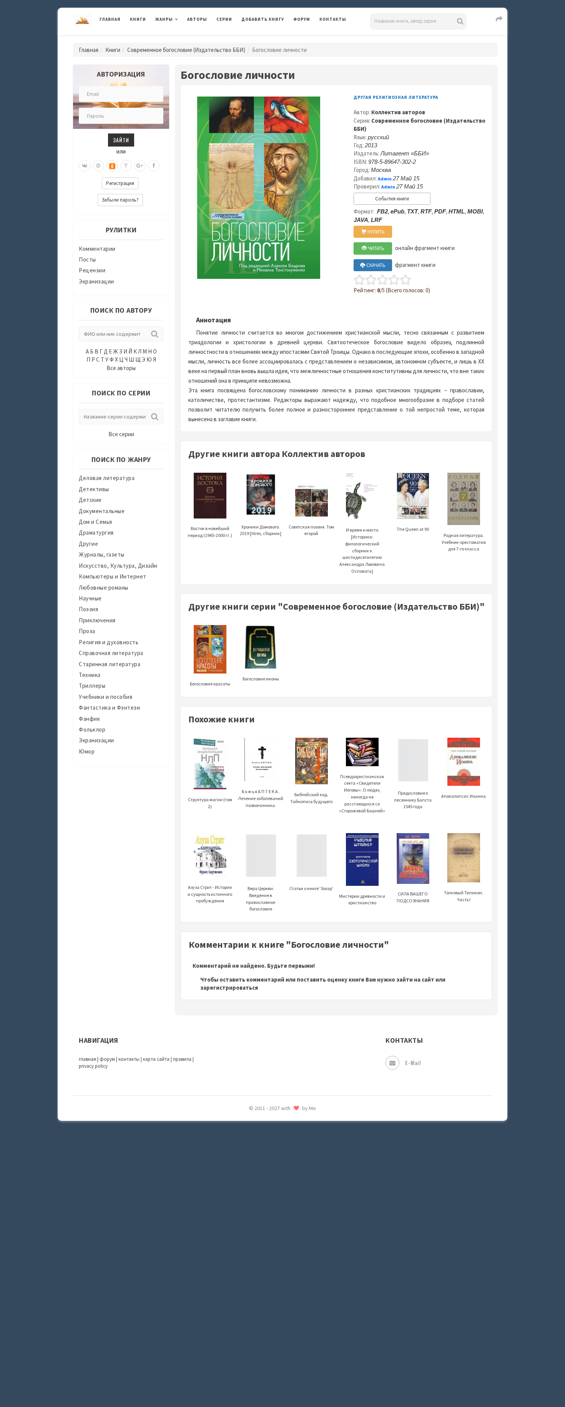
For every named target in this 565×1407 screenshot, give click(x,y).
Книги (138, 19)
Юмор (87, 751)
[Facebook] (154, 166)
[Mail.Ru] (98, 166)
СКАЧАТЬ (375, 265)
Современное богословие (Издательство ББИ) (186, 49)
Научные (90, 598)
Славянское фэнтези (269, 1122)
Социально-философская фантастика (293, 1174)
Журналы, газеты (102, 554)
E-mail (413, 1063)
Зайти (121, 140)
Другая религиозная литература (396, 97)
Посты (87, 259)
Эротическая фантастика (276, 1346)
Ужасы (250, 1243)
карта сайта (156, 1059)
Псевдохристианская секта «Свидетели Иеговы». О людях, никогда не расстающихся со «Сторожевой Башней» (362, 794)
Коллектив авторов (398, 112)
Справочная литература (111, 653)
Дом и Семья (95, 521)
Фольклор (92, 729)
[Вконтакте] (84, 166)
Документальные (102, 511)
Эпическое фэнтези (268, 1329)
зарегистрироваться (229, 987)
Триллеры (92, 685)
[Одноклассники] (112, 166)
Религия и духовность (108, 642)
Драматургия (96, 532)
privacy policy (93, 1066)
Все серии (121, 434)
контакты (129, 1059)
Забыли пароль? (120, 200)
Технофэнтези (261, 1226)
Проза (87, 631)
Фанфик (89, 718)
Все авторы (121, 368)
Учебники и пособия (105, 696)
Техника (90, 674)
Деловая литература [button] (182, 39)
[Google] (140, 166)
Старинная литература (109, 664)
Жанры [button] (164, 19)
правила (182, 1059)
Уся (246, 1260)
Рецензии (92, 270)
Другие (88, 543)
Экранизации (96, 281)
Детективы (94, 489)
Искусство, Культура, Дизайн (118, 565)
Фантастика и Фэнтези (109, 707)
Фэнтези (253, 1277)
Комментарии (97, 248)
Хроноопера (257, 1294)
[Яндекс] (126, 166)
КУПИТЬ (375, 231)
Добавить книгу (262, 19)
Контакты (332, 19)
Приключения (97, 620)
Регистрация (120, 183)
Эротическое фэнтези (271, 1363)
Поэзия (88, 609)
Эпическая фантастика (273, 1312)
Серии (224, 19)
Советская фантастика (272, 1140)
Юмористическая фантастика (282, 1381)
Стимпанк (255, 1191)
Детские (90, 499)
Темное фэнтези (264, 1209)
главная (87, 1059)
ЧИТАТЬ (375, 248)
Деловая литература (269, 39)
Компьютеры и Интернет (112, 576)
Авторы (197, 19)
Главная (110, 19)
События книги (392, 198)
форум (107, 1059)
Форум (301, 19)
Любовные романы (103, 587)
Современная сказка (269, 1157)
